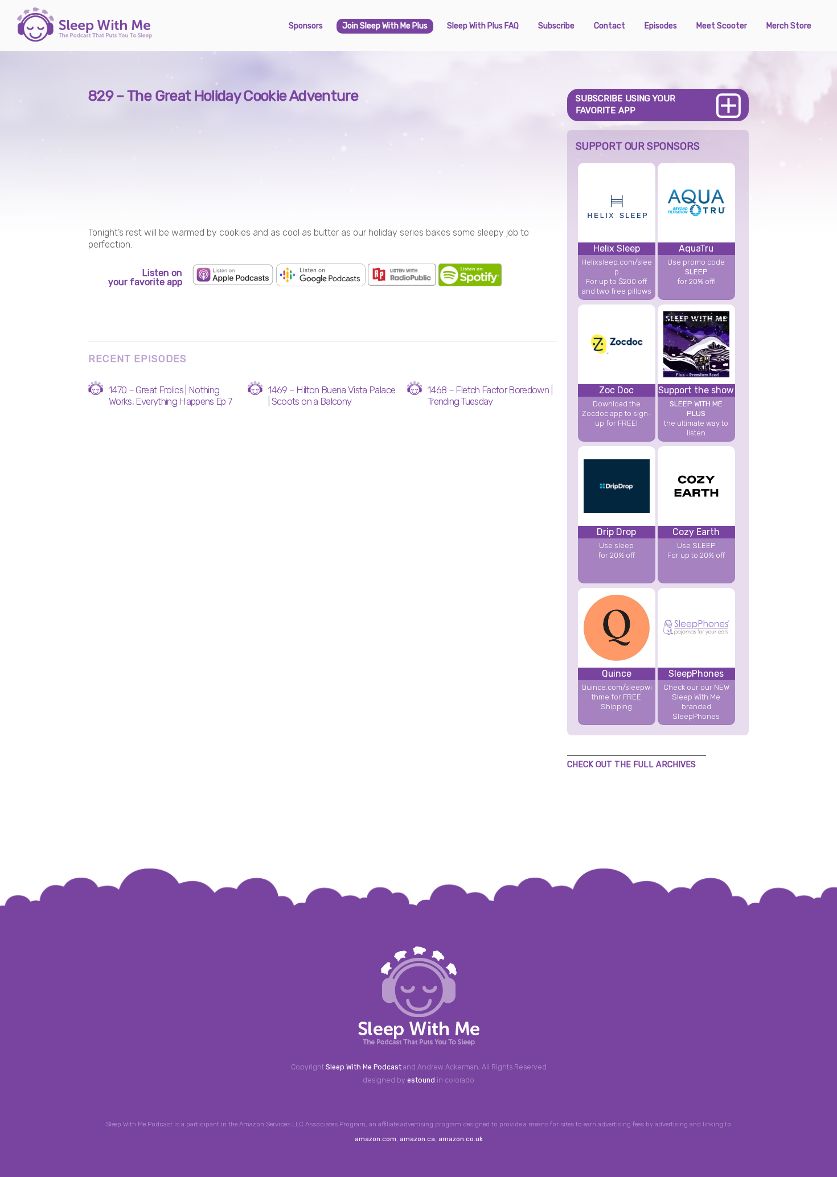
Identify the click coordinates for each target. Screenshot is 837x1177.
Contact (609, 26)
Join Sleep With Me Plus (385, 26)
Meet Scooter (721, 26)
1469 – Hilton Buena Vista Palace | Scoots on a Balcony (331, 395)
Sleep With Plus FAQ (483, 26)
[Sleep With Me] (84, 37)
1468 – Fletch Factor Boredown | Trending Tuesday (490, 395)
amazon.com (375, 1139)
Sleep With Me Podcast (363, 1067)
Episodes (661, 26)
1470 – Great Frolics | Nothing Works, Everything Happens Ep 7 (170, 395)
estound (421, 1080)
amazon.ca (417, 1139)
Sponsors (306, 26)
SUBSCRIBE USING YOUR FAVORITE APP (625, 104)
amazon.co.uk (460, 1139)
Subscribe (556, 26)
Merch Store (788, 26)
